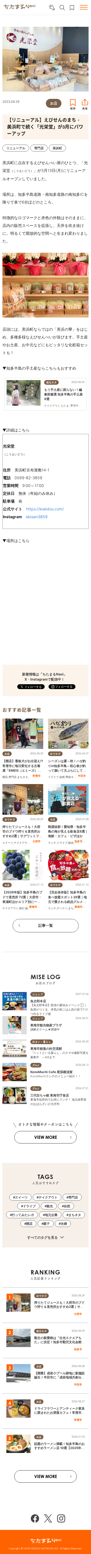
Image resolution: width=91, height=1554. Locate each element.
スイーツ (7, 842)
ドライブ (53, 777)
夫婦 (64, 1224)
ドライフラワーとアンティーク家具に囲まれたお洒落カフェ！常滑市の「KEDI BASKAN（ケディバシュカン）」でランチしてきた (59, 1414)
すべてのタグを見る (42, 1237)
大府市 (37, 841)
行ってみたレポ (23, 1215)
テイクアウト (22, 842)
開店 (5, 777)
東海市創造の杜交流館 (46, 1048)
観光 (71, 842)
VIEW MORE (45, 1137)
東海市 (33, 906)
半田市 (82, 775)
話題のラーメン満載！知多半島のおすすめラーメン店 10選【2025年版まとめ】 (59, 1448)
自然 (62, 777)
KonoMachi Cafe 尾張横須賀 (51, 1072)
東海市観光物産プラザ (46, 1025)
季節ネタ (71, 777)
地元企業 (51, 1215)
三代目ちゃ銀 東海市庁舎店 (49, 1095)
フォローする (63, 686)
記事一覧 (45, 925)
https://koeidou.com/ (45, 508)
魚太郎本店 (38, 1001)
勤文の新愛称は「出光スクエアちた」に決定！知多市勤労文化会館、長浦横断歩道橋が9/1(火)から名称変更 (59, 1344)
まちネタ (22, 777)
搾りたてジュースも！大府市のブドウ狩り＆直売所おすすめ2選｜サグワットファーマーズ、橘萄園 (59, 1307)
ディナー (62, 908)
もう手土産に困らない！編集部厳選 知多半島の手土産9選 (63, 394)
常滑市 (37, 775)
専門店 (12, 777)
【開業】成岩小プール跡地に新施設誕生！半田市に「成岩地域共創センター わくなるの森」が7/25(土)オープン (59, 1379)
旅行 (22, 908)
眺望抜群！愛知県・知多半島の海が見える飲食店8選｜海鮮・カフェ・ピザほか (68, 831)
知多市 (78, 841)
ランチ (52, 842)
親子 (46, 1224)
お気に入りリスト (72, 7)
